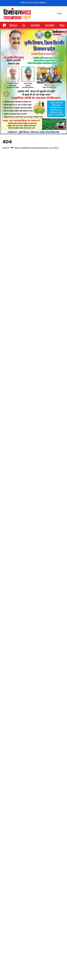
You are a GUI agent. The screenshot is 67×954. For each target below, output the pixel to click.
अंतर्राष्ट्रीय (35, 26)
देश (23, 26)
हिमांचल (13, 26)
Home (6, 148)
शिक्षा (62, 26)
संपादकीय (49, 26)
